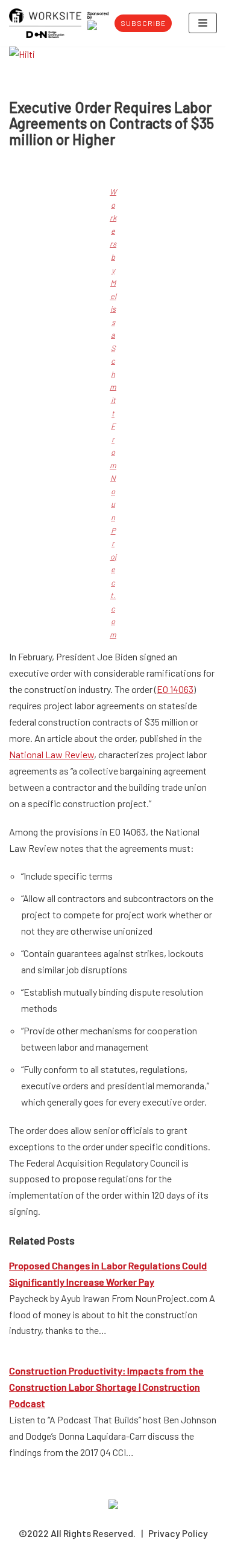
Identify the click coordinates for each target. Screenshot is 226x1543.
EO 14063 (175, 689)
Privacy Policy (178, 1533)
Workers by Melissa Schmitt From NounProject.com (113, 413)
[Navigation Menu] (203, 23)
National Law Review (51, 754)
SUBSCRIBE (143, 23)
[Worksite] (45, 23)
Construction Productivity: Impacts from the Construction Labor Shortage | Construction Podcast (106, 1387)
